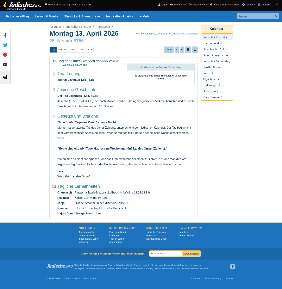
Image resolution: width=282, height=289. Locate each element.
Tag (53, 49)
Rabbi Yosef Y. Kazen (126, 268)
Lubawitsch (121, 265)
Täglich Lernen (117, 238)
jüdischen (180, 268)
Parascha (151, 235)
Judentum (158, 268)
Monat (72, 49)
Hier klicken (167, 75)
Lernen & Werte (46, 16)
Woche (62, 49)
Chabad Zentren (186, 235)
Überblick (183, 232)
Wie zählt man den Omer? (74, 176)
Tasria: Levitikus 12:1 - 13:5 (76, 79)
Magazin (83, 242)
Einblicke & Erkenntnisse (82, 16)
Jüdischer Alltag (17, 16)
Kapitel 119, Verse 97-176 (91, 197)
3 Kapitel (80, 208)
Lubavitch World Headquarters (186, 265)
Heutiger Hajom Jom (88, 213)
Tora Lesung (68, 73)
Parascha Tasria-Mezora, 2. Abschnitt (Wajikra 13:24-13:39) (112, 192)
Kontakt (230, 278)
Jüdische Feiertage (156, 232)
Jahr (81, 49)
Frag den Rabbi (199, 4)
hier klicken (192, 33)
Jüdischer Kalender (78, 26)
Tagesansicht (104, 26)
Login (164, 4)
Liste (89, 49)
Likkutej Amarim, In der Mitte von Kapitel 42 (102, 203)
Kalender (55, 26)
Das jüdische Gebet (156, 238)
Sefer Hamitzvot (115, 208)
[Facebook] (232, 266)
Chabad (111, 265)
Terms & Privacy (212, 278)
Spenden (250, 4)
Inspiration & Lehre (120, 16)
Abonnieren (115, 242)
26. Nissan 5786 (66, 40)
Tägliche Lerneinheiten (78, 186)
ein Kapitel (95, 208)
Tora (150, 268)
